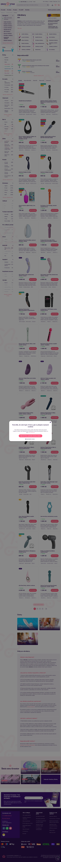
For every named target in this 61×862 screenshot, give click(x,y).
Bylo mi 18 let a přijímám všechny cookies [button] (30, 435)
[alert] (30, 431)
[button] (30, 439)
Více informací (32, 432)
